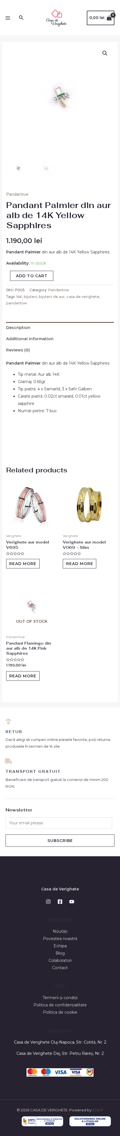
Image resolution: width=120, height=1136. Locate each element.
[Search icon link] (21, 18)
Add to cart (31, 275)
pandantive (16, 303)
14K (19, 297)
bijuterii (30, 297)
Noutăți (60, 931)
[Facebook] (60, 901)
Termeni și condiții (60, 997)
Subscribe (60, 840)
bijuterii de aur (52, 297)
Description (18, 327)
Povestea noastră (60, 938)
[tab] (60, 327)
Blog (60, 953)
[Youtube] (71, 901)
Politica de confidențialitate (60, 1004)
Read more (22, 563)
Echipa (60, 945)
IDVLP (97, 1110)
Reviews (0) (18, 350)
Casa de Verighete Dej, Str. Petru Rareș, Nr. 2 (60, 1053)
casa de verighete (82, 297)
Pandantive (17, 194)
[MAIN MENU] (7, 18)
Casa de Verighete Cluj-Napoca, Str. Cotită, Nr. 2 (60, 1042)
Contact (60, 967)
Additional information (30, 338)
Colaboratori (60, 960)
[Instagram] (48, 901)
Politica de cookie (60, 1012)
